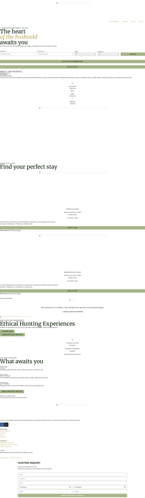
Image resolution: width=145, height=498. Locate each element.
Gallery (133, 21)
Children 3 (100, 51)
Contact (141, 21)
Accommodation (114, 21)
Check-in (3, 51)
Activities (125, 21)
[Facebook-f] (2, 425)
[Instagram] (6, 425)
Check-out (40, 51)
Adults (76, 51)
